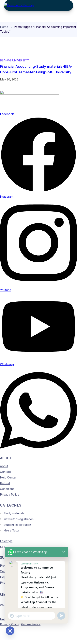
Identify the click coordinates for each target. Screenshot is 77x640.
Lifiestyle (6, 541)
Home (4, 27)
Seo (2, 547)
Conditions (7, 489)
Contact (5, 472)
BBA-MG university (14, 60)
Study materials (14, 513)
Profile (4, 565)
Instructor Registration (19, 519)
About (4, 466)
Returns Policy (30, 624)
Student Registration (17, 525)
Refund (5, 483)
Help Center (8, 477)
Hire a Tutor (11, 530)
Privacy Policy (9, 494)
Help (3, 619)
